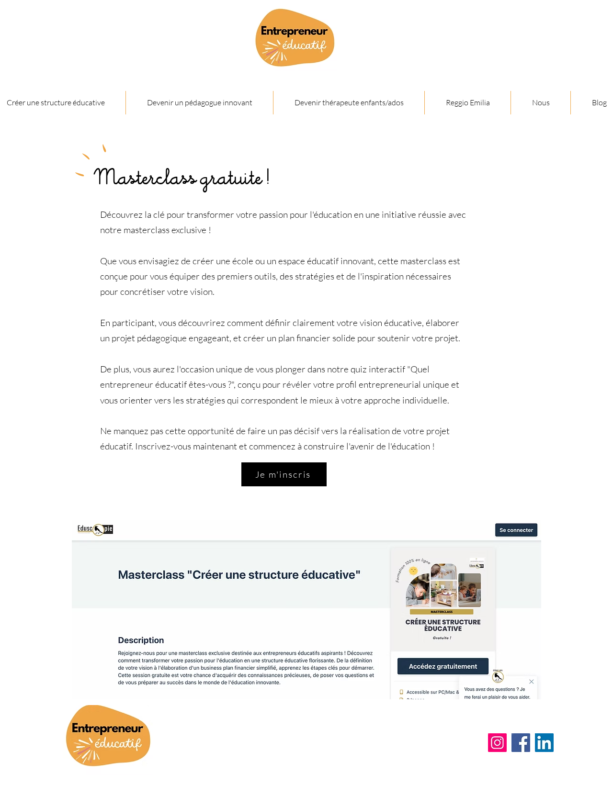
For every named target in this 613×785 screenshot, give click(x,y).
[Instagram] (497, 742)
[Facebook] (520, 742)
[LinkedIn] (544, 742)
